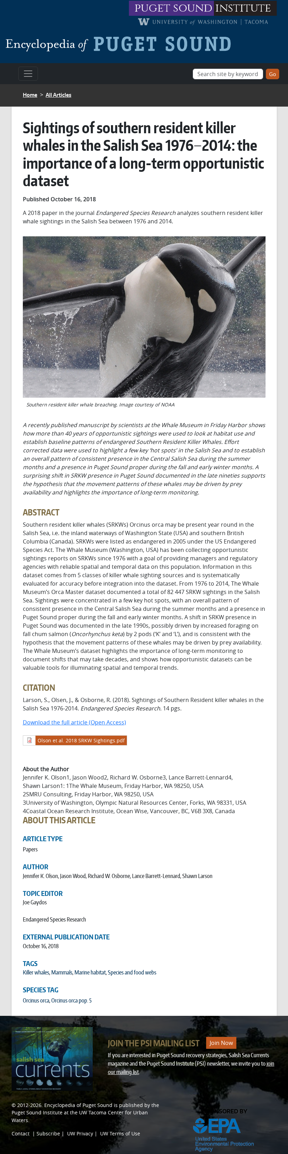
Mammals (61, 972)
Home (30, 95)
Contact (21, 1133)
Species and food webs (132, 972)
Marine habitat (90, 972)
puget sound (173, 8)
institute (243, 8)
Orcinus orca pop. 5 (71, 1000)
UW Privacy (80, 1133)
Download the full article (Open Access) (74, 722)
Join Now (221, 1043)
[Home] (121, 44)
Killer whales (36, 972)
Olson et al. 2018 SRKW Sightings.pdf (81, 740)
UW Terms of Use (120, 1133)
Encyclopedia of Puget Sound (78, 1105)
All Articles (58, 95)
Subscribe (48, 1133)
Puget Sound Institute (37, 1112)
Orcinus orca (36, 1000)
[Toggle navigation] (28, 74)
